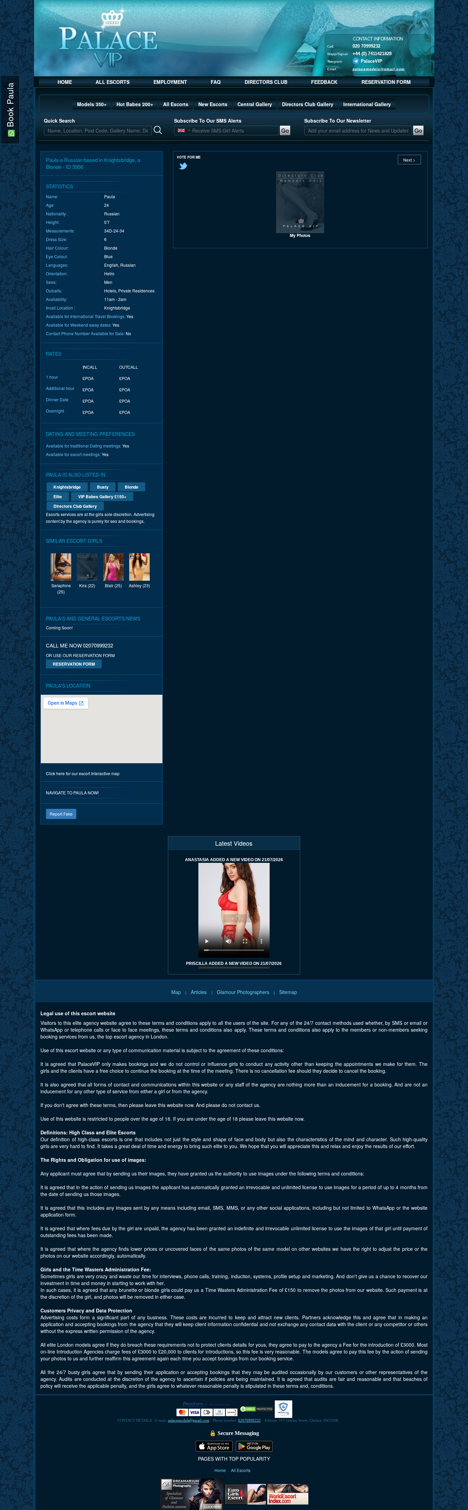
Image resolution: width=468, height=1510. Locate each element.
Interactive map (105, 773)
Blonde (131, 487)
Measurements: (60, 231)
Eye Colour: (57, 256)
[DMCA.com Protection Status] (256, 1409)
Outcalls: (54, 290)
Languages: (57, 265)
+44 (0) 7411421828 (372, 53)
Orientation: (56, 273)
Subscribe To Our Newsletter (337, 120)
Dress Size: (56, 239)
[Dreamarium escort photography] (191, 1493)
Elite (57, 496)
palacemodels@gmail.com (379, 69)
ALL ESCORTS (113, 81)
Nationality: (56, 213)
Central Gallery (254, 104)
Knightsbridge (67, 487)
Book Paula (10, 106)
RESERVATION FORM (386, 81)
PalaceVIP (371, 60)
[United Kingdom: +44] (181, 130)
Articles (199, 992)
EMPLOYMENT (170, 81)
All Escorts (175, 104)
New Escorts (212, 104)
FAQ (216, 81)
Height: (52, 222)
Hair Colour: (57, 248)
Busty (103, 487)
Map (176, 992)
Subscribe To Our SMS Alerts (208, 120)
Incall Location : (60, 308)
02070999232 (249, 1420)
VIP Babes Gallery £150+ (102, 496)
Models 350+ (92, 104)
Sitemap (288, 992)
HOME (65, 81)
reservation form (74, 664)
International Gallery (367, 104)
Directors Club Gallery (307, 104)
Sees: (51, 282)
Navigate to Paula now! (72, 792)
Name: (52, 196)
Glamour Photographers (243, 992)
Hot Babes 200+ (134, 104)
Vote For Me (189, 157)
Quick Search (59, 120)
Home (220, 1470)
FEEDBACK (324, 81)
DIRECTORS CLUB (266, 81)
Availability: (56, 299)
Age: (50, 205)
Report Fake (61, 814)
